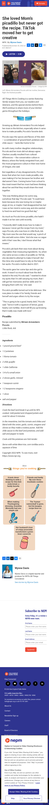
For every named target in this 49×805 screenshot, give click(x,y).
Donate (42, 3)
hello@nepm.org (10, 701)
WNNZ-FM (28, 695)
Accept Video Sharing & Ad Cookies (23, 792)
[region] (24, 769)
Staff (6, 725)
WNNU (22, 695)
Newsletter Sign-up (11, 716)
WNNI (33, 695)
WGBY (6, 695)
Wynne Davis (16, 42)
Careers (7, 720)
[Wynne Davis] (7, 571)
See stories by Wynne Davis (26, 582)
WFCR (11, 695)
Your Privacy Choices (31, 798)
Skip (13, 798)
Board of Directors (11, 730)
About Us (8, 706)
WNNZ (16, 695)
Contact (7, 711)
